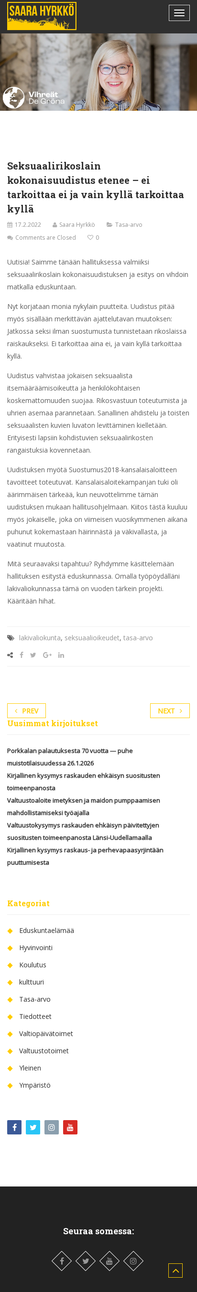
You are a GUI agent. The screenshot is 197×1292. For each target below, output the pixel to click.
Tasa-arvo (128, 225)
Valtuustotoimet (44, 1050)
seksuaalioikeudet (92, 637)
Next (166, 710)
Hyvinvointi (36, 947)
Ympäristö (35, 1085)
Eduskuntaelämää (46, 930)
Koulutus (32, 964)
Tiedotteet (35, 1016)
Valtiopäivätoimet (46, 1033)
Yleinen (30, 1067)
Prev (30, 710)
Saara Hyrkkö (77, 225)
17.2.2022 (28, 225)
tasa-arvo (138, 637)
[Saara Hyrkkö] (42, 16)
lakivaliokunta (40, 637)
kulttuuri (31, 981)
